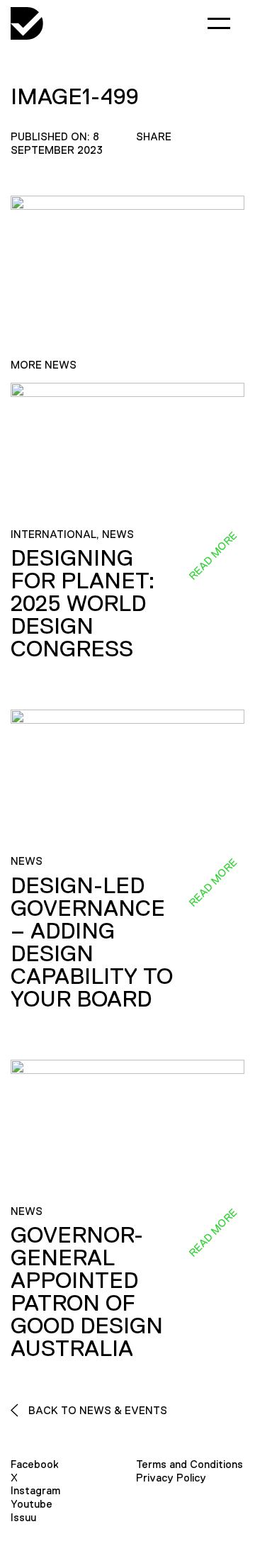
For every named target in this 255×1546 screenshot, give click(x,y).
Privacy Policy (171, 1478)
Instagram (35, 1490)
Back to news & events (96, 1410)
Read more (212, 556)
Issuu (23, 1517)
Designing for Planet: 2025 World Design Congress (83, 603)
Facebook (35, 1464)
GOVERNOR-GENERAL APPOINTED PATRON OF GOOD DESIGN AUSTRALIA (87, 1291)
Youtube (31, 1504)
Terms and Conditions (189, 1464)
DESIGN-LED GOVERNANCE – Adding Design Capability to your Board (92, 942)
